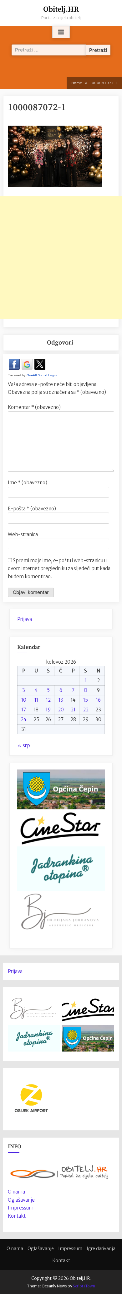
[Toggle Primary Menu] (61, 32)
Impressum (20, 1208)
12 (48, 700)
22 (86, 710)
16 (98, 700)
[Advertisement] (61, 257)
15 (85, 700)
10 (23, 700)
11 (36, 700)
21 (73, 710)
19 (48, 710)
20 (61, 710)
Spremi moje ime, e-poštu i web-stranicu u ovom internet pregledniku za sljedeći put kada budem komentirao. (59, 568)
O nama (15, 1248)
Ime (27, 483)
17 (23, 710)
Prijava (24, 619)
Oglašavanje (21, 1200)
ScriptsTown (84, 1286)
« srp (23, 745)
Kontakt (17, 1216)
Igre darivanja (101, 1248)
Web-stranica (23, 534)
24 (24, 719)
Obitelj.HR (61, 9)
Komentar (34, 407)
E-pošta (32, 509)
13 (60, 700)
